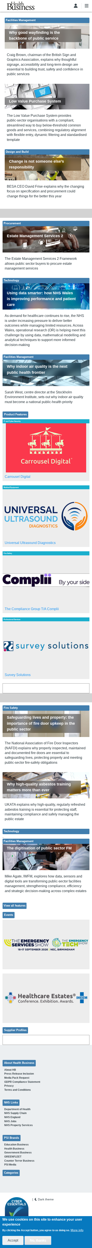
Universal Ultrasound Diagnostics (30, 543)
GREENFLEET (12, 1156)
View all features (14, 905)
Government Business (18, 1152)
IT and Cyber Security (12, 421)
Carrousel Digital (17, 476)
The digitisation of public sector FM (39, 848)
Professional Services (12, 619)
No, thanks (38, 1240)
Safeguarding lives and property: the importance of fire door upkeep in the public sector (41, 723)
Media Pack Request (16, 1077)
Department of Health (17, 1109)
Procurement (12, 223)
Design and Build (17, 151)
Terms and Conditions (17, 1089)
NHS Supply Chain (15, 1113)
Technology (11, 280)
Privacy (9, 1085)
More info (77, 1230)
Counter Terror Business (19, 1160)
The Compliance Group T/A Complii (32, 609)
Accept (13, 1240)
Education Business (16, 1144)
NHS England (12, 1117)
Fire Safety (8, 553)
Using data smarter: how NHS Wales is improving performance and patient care (41, 299)
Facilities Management (21, 20)
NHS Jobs (10, 1121)
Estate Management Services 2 (35, 236)
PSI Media (10, 1164)
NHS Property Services (18, 1125)
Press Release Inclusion (19, 1073)
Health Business (14, 1148)
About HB (10, 1069)
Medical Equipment (11, 487)
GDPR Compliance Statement (22, 1081)
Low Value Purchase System (35, 101)
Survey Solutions (18, 675)
